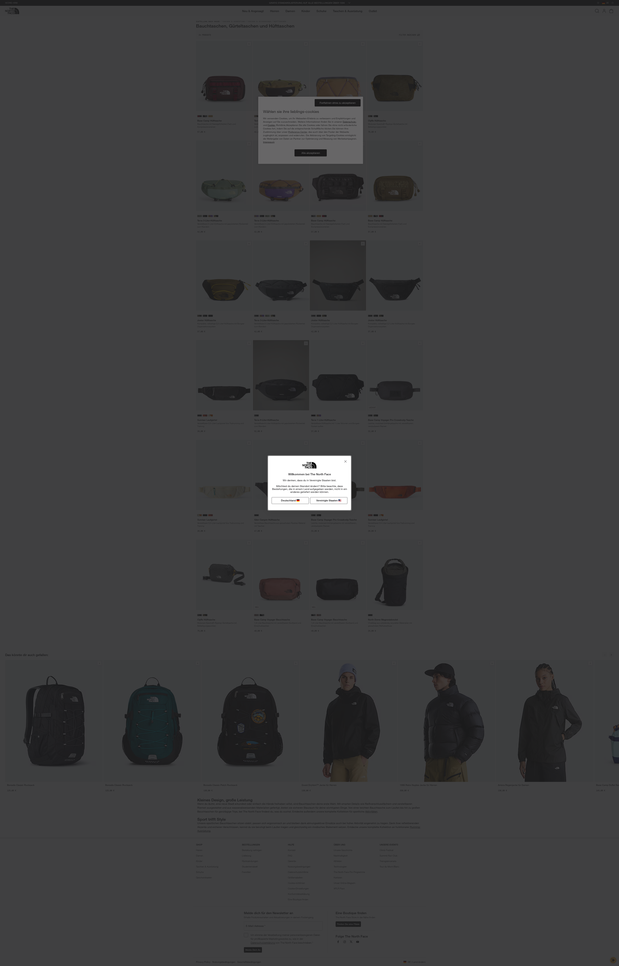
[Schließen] (345, 461)
